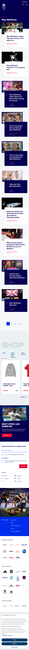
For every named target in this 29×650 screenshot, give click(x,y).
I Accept (14, 639)
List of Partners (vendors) (6, 635)
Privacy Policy (21, 454)
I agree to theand (14, 454)
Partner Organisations (16, 531)
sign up (23, 466)
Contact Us (13, 520)
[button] (8, 323)
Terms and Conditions (14, 454)
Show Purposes (14, 647)
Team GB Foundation (15, 525)
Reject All (14, 643)
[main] (14, 631)
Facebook (19, 475)
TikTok (5, 475)
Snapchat (19, 481)
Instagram (6, 478)
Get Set (12, 528)
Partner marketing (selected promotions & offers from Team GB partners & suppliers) (16, 461)
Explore (6, 435)
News (3, 17)
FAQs (12, 522)
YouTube (19, 478)
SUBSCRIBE (24, 1)
